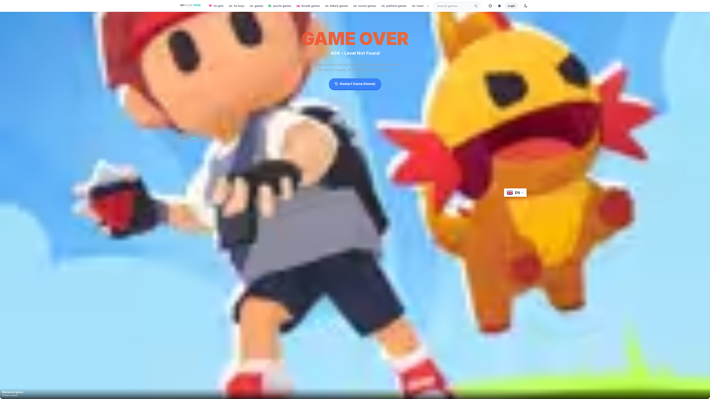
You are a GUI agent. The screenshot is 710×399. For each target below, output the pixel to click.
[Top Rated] (499, 6)
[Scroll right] (427, 5)
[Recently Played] (490, 6)
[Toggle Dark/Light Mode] (526, 6)
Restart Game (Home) (357, 84)
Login (511, 5)
